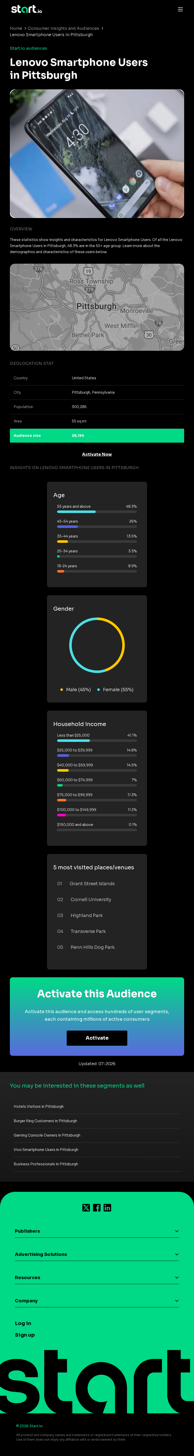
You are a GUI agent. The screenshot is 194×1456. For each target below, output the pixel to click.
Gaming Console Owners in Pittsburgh (47, 1135)
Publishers (27, 1231)
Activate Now (97, 454)
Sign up (25, 1335)
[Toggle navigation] (179, 9)
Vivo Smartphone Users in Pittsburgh (46, 1149)
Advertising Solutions (41, 1254)
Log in (23, 1323)
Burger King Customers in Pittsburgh (45, 1121)
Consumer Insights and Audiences (63, 28)
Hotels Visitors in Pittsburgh (39, 1106)
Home (16, 28)
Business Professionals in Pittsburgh (46, 1164)
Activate (97, 1038)
